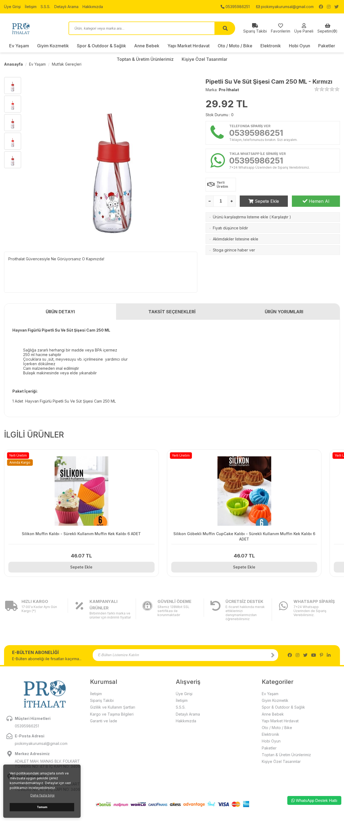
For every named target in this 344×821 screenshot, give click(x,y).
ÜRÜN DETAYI (60, 311)
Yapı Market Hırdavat (188, 45)
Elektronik (270, 45)
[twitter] (336, 6)
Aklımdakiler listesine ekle (235, 239)
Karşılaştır (280, 217)
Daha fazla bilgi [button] (42, 795)
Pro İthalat (229, 89)
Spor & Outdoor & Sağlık (101, 45)
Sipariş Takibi (102, 700)
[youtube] (313, 655)
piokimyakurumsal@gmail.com (287, 6)
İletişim (31, 6)
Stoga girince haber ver (234, 250)
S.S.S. (45, 6)
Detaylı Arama (66, 6)
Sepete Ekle (266, 201)
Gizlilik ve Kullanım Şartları (112, 707)
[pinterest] (321, 655)
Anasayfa (13, 64)
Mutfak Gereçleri (66, 64)
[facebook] (320, 6)
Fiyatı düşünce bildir (230, 228)
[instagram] (328, 6)
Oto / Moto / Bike (235, 45)
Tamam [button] (42, 807)
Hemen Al (318, 201)
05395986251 (237, 6)
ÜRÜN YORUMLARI (284, 311)
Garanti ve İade (103, 721)
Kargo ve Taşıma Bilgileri (112, 714)
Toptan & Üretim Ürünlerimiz (286, 754)
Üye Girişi (12, 6)
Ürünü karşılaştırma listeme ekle (240, 217)
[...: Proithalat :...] (32, 28)
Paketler (326, 45)
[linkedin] (328, 655)
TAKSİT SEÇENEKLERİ (172, 311)
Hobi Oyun (299, 45)
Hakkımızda (93, 6)
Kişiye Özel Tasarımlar (281, 761)
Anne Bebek (146, 45)
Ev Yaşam (19, 45)
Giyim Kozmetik (53, 45)
